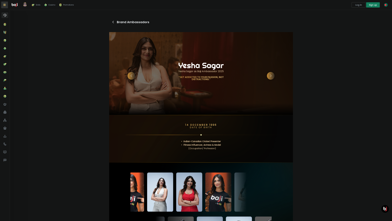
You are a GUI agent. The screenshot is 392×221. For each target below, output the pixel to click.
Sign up (373, 4)
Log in (358, 4)
